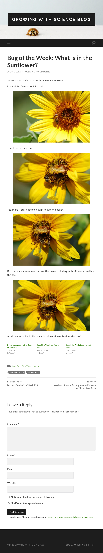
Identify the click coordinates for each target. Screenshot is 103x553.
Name (11, 455)
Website (11, 483)
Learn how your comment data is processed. (70, 516)
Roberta (28, 72)
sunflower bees (17, 372)
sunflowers (33, 372)
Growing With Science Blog (51, 19)
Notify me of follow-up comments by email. (33, 496)
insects (35, 366)
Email (10, 469)
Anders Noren (81, 545)
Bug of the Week (24, 366)
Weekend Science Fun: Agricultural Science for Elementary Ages (75, 385)
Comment (13, 423)
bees (14, 366)
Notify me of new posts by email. (28, 503)
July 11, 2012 (14, 72)
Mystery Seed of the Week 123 (22, 384)
